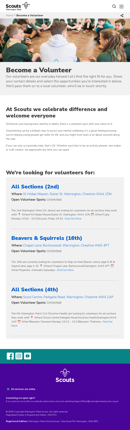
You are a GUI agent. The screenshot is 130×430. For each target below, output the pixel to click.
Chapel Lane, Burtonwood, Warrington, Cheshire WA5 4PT (66, 245)
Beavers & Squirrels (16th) (46, 238)
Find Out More (73, 219)
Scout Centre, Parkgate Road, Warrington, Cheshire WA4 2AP (68, 297)
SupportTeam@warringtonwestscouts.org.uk (96, 401)
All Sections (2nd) (35, 186)
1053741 (52, 414)
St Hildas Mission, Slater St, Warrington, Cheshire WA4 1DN (67, 194)
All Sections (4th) (34, 289)
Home (9, 15)
